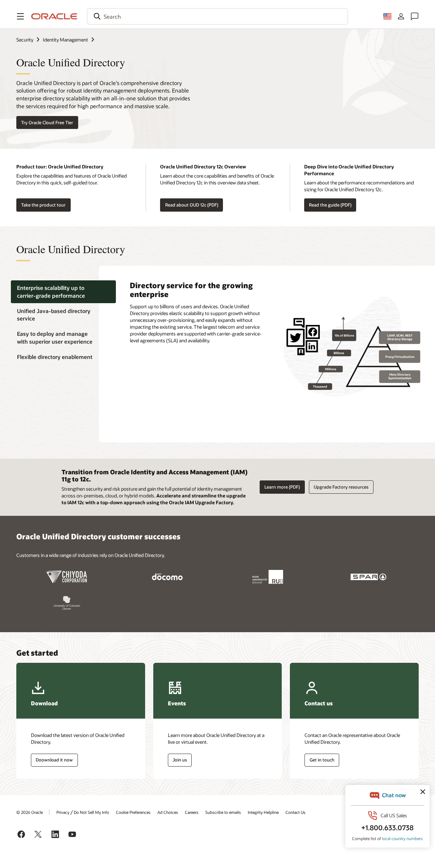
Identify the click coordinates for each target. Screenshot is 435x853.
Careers (191, 812)
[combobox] (217, 16)
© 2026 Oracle (29, 812)
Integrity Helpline (263, 812)
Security (24, 39)
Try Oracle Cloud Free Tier (47, 122)
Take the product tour (43, 205)
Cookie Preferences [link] (133, 812)
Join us (180, 759)
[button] (20, 16)
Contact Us (295, 812)
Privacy (62, 812)
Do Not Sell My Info (91, 812)
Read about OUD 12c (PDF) (191, 205)
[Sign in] (401, 16)
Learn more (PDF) (282, 487)
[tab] (63, 291)
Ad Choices (167, 812)
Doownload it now (54, 759)
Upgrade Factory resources (341, 487)
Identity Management (65, 39)
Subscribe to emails (223, 812)
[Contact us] (415, 16)
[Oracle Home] (54, 16)
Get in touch (322, 759)
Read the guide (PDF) (330, 205)
